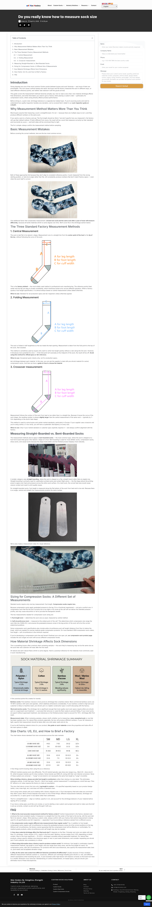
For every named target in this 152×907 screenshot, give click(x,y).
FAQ (15, 75)
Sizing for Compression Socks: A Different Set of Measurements (35, 66)
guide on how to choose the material (50, 363)
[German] (110, 3)
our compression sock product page (80, 635)
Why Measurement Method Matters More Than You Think (33, 46)
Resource (84, 5)
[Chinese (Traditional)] (103, 3)
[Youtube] (22, 895)
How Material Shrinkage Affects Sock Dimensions (30, 69)
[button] (20, 25)
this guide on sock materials (57, 725)
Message (103, 71)
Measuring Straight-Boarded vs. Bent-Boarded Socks (31, 63)
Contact (93, 5)
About (50, 5)
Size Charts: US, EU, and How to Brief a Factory (30, 72)
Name (102, 44)
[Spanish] (112, 3)
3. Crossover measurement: (26, 61)
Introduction (18, 44)
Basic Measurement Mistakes (23, 49)
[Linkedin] (18, 895)
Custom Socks (58, 5)
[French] (107, 3)
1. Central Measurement (24, 55)
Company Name (105, 51)
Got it (146, 904)
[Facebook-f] (14, 895)
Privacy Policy (56, 904)
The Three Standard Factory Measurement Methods (31, 52)
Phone (102, 57)
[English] (105, 3)
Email (102, 64)
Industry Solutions (72, 5)
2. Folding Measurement (25, 58)
